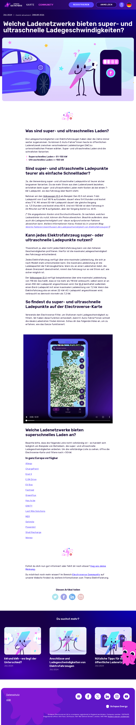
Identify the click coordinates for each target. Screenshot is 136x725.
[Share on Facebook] (64, 597)
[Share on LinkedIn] (72, 597)
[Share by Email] (81, 597)
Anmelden (106, 5)
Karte (30, 4)
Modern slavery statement (118, 716)
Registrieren (81, 5)
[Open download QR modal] (121, 4)
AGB (8, 700)
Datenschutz (13, 695)
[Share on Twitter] (55, 597)
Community (46, 4)
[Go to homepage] (13, 5)
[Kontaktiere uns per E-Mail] (78, 696)
